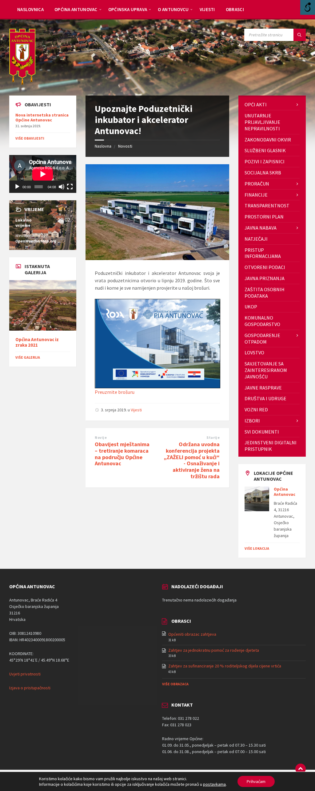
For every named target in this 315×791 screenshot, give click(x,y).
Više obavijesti (29, 138)
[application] (42, 174)
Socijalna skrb (263, 172)
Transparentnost (267, 205)
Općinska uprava (127, 9)
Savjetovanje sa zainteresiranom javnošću (266, 370)
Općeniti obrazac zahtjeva (192, 634)
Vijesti (207, 9)
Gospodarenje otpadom (262, 338)
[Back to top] (300, 769)
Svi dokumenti (262, 432)
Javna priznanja (265, 278)
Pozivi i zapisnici (265, 161)
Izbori (252, 421)
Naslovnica (30, 9)
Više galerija (27, 357)
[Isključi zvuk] (61, 187)
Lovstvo (254, 352)
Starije (213, 437)
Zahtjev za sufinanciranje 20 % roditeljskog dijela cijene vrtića (224, 666)
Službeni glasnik (265, 150)
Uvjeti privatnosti (25, 674)
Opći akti (256, 104)
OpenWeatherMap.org (35, 241)
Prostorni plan (264, 217)
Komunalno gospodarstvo (262, 321)
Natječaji (256, 239)
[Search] (299, 35)
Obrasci (235, 9)
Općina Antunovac (76, 9)
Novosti (125, 146)
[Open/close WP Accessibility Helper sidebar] (307, 7)
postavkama (214, 784)
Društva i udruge (265, 398)
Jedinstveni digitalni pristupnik (271, 445)
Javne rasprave (263, 388)
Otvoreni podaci (265, 267)
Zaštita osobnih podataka (265, 292)
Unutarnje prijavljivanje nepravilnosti (262, 122)
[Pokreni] (17, 187)
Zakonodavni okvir (268, 140)
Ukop (251, 307)
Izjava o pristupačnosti (29, 688)
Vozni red (256, 409)
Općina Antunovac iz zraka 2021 (37, 342)
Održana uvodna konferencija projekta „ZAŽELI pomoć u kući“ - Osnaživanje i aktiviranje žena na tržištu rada (192, 460)
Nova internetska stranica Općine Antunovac (42, 117)
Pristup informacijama (263, 253)
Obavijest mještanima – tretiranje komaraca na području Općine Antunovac (122, 454)
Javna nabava (261, 228)
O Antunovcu (173, 9)
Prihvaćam (256, 781)
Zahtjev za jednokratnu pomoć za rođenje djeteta (213, 650)
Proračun (257, 184)
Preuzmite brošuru (114, 392)
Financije (256, 195)
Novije (101, 437)
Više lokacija (257, 548)
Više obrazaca (175, 684)
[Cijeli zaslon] (70, 187)
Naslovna (103, 146)
